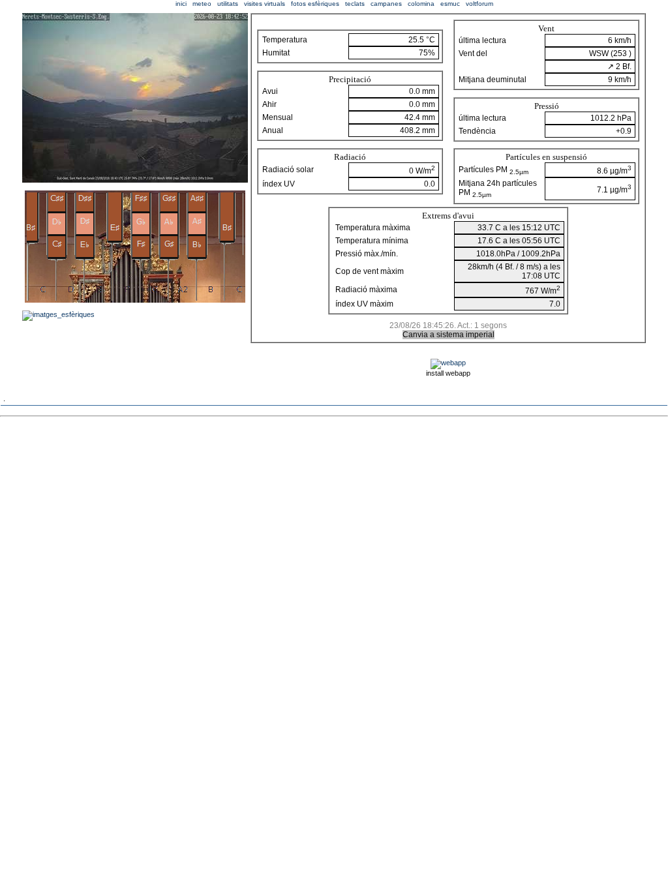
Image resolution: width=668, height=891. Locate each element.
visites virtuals (264, 3)
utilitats (227, 3)
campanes (386, 3)
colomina (421, 3)
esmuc (450, 3)
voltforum (479, 3)
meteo (201, 3)
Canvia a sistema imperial (448, 334)
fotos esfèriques (315, 3)
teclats (355, 3)
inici (181, 3)
